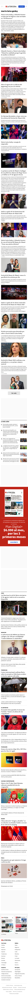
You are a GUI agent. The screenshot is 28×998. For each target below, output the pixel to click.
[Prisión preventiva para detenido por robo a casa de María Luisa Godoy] (14, 350)
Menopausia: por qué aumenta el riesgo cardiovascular (13, 861)
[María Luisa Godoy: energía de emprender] (14, 160)
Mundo (3, 818)
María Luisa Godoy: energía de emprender (11, 143)
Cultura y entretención (7, 781)
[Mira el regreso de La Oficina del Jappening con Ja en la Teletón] (14, 106)
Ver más (14, 393)
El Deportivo (4, 707)
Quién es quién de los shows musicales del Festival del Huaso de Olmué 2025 (13, 303)
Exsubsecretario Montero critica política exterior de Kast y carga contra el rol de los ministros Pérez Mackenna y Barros (14, 626)
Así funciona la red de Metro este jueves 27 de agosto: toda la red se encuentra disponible (13, 597)
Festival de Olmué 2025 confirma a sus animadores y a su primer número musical (13, 362)
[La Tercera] (7, 933)
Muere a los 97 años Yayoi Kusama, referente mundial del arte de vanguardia (12, 785)
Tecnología (4, 747)
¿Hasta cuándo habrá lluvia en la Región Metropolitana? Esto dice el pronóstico (11, 702)
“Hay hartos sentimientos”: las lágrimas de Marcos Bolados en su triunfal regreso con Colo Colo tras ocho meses (13, 734)
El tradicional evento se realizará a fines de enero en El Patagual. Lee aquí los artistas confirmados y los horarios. (14, 121)
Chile (2, 593)
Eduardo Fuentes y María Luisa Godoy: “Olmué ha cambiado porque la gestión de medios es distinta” (13, 53)
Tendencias (4, 670)
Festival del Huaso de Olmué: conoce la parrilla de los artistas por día (13, 276)
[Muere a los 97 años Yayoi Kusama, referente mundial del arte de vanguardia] (14, 796)
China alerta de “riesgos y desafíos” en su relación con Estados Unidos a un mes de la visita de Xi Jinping (14, 822)
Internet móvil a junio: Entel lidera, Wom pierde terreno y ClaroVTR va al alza (13, 665)
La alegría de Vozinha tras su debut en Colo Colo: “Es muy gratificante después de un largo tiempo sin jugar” (11, 448)
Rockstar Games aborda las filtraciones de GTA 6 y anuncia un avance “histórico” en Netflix (13, 770)
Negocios (3, 632)
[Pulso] (21, 932)
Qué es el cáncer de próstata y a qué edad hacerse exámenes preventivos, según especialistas (11, 454)
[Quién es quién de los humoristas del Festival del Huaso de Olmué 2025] (14, 230)
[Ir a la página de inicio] (11, 6)
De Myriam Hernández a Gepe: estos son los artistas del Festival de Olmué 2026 (14, 117)
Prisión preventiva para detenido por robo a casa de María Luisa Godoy (12, 332)
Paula (2, 858)
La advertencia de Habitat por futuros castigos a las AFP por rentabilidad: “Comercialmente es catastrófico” (13, 636)
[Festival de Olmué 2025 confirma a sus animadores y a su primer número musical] (14, 382)
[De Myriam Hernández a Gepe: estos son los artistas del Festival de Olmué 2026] (14, 131)
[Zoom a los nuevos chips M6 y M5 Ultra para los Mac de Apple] (14, 760)
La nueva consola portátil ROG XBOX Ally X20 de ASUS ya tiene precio (13, 776)
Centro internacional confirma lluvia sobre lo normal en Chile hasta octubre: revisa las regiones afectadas (13, 674)
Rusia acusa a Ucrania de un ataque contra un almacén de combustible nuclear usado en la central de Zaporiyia (12, 845)
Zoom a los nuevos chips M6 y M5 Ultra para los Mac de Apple (13, 750)
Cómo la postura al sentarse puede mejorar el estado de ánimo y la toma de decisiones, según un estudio (13, 696)
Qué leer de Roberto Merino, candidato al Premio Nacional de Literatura (13, 881)
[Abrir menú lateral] (2, 6)
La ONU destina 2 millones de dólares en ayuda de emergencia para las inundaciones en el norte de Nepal (14, 852)
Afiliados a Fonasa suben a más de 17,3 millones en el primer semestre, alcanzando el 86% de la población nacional (13, 659)
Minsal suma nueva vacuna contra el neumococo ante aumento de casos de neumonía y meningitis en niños (11, 460)
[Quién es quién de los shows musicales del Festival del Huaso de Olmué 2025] (14, 321)
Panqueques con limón (7, 886)
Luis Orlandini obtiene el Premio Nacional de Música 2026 (12, 813)
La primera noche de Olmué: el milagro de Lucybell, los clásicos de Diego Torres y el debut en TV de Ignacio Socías (14, 172)
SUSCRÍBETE (14, 542)
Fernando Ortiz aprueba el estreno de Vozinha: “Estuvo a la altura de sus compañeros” (13, 711)
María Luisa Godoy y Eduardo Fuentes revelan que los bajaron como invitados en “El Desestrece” (13, 16)
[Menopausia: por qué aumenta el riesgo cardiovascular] (14, 871)
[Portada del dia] (14, 516)
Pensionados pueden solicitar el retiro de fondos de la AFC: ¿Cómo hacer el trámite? (10, 426)
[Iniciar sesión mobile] (26, 6)
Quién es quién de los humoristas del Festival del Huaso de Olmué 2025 (12, 212)
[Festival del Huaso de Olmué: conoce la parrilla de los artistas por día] (14, 292)
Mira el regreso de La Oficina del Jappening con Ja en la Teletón (11, 85)
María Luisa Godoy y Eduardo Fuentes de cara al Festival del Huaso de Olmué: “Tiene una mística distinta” (13, 242)
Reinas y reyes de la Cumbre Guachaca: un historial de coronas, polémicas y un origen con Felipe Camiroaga (14, 807)
